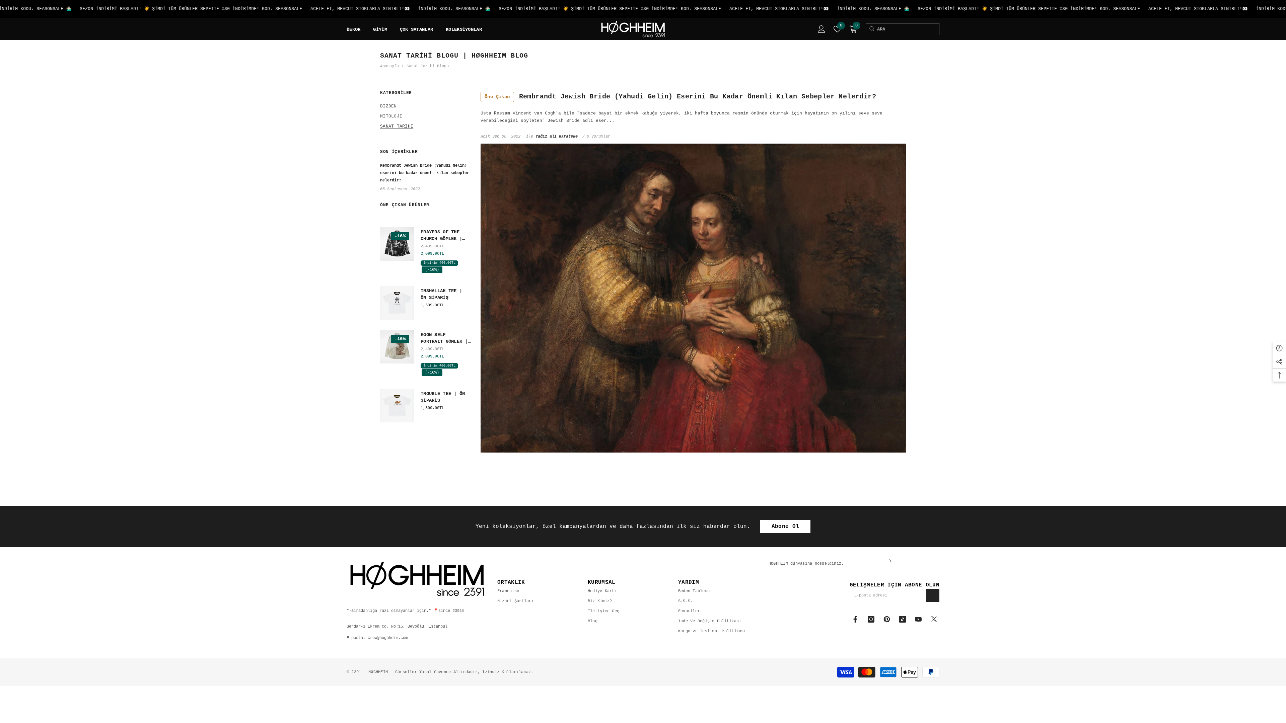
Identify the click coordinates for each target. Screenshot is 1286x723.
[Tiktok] (902, 619)
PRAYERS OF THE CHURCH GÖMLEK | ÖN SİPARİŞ (441, 235)
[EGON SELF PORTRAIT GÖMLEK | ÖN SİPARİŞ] (397, 347)
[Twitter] (934, 619)
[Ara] (871, 29)
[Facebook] (855, 619)
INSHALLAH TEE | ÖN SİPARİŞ (441, 294)
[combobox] (908, 29)
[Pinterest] (886, 619)
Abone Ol (785, 527)
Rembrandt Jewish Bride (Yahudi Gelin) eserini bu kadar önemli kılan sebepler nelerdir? (680, 96)
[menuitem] (425, 106)
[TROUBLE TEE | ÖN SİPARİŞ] (397, 405)
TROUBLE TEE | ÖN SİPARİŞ (443, 397)
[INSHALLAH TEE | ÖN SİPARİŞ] (397, 303)
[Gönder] (932, 595)
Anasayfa (389, 66)
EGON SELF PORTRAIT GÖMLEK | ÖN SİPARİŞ (444, 338)
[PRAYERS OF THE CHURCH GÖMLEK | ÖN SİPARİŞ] (397, 244)
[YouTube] (918, 619)
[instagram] (871, 619)
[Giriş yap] (821, 29)
